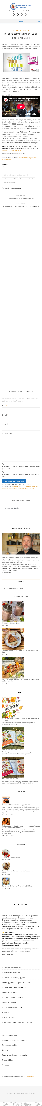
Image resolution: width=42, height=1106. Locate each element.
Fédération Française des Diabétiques (15, 175)
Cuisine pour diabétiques (11, 968)
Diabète (26, 30)
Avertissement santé (10, 945)
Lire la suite (6, 573)
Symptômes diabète (10, 182)
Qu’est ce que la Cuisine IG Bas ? (14, 987)
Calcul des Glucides (9, 1002)
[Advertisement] (21, 299)
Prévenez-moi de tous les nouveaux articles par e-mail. (20, 475)
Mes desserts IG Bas (10, 779)
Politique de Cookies (9, 1045)
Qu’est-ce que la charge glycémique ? (15, 977)
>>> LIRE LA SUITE (7, 815)
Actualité (17, 30)
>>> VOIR (5, 625)
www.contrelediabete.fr (12, 150)
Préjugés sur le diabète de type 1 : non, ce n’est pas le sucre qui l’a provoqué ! (21, 826)
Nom (4, 406)
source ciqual (29, 1077)
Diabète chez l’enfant (10, 992)
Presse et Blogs (7, 1060)
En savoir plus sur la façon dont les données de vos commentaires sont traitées (20, 487)
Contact (5, 1050)
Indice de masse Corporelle (12, 1007)
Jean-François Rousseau (13, 188)
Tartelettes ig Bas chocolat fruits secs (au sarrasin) (17, 871)
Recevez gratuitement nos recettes (14, 1055)
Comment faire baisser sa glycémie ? (16, 805)
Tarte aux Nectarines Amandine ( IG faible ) (18, 886)
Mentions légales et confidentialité (14, 1040)
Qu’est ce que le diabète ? (11, 973)
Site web (5, 424)
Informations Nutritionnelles (12, 997)
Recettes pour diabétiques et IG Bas (15, 916)
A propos (5, 1065)
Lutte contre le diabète (10, 179)
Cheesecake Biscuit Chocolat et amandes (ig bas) (20, 651)
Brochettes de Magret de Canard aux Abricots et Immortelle (20, 680)
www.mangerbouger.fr (23, 951)
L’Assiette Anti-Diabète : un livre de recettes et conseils (20, 719)
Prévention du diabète (26, 179)
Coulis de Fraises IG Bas (11, 857)
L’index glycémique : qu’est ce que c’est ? (17, 982)
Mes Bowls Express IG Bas (12, 750)
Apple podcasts (7, 955)
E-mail (5, 415)
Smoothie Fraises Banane (12, 623)
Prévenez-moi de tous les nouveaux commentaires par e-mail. (21, 467)
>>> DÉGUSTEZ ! (7, 860)
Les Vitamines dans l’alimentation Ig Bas (17, 1022)
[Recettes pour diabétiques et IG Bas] (21, 9)
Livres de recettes (8, 1017)
